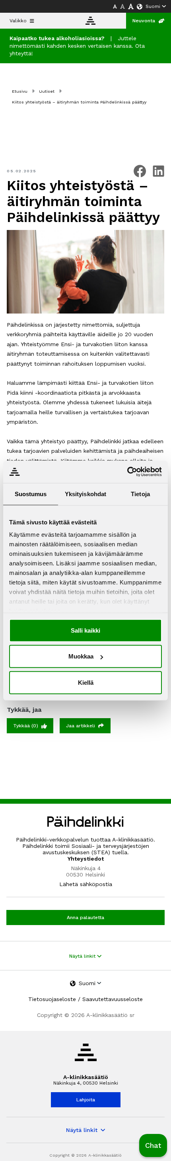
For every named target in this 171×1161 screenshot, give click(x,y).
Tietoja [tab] (140, 493)
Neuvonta (143, 20)
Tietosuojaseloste (52, 999)
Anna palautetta (85, 917)
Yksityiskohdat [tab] (85, 493)
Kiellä (85, 682)
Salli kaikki (85, 630)
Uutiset (46, 91)
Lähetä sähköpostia (85, 884)
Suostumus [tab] (31, 493)
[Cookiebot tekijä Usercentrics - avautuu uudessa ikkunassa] (127, 472)
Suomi (153, 6)
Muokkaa (80, 656)
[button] (153, 1145)
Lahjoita (85, 1100)
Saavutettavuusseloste (112, 999)
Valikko (18, 20)
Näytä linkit (83, 956)
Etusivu (19, 91)
